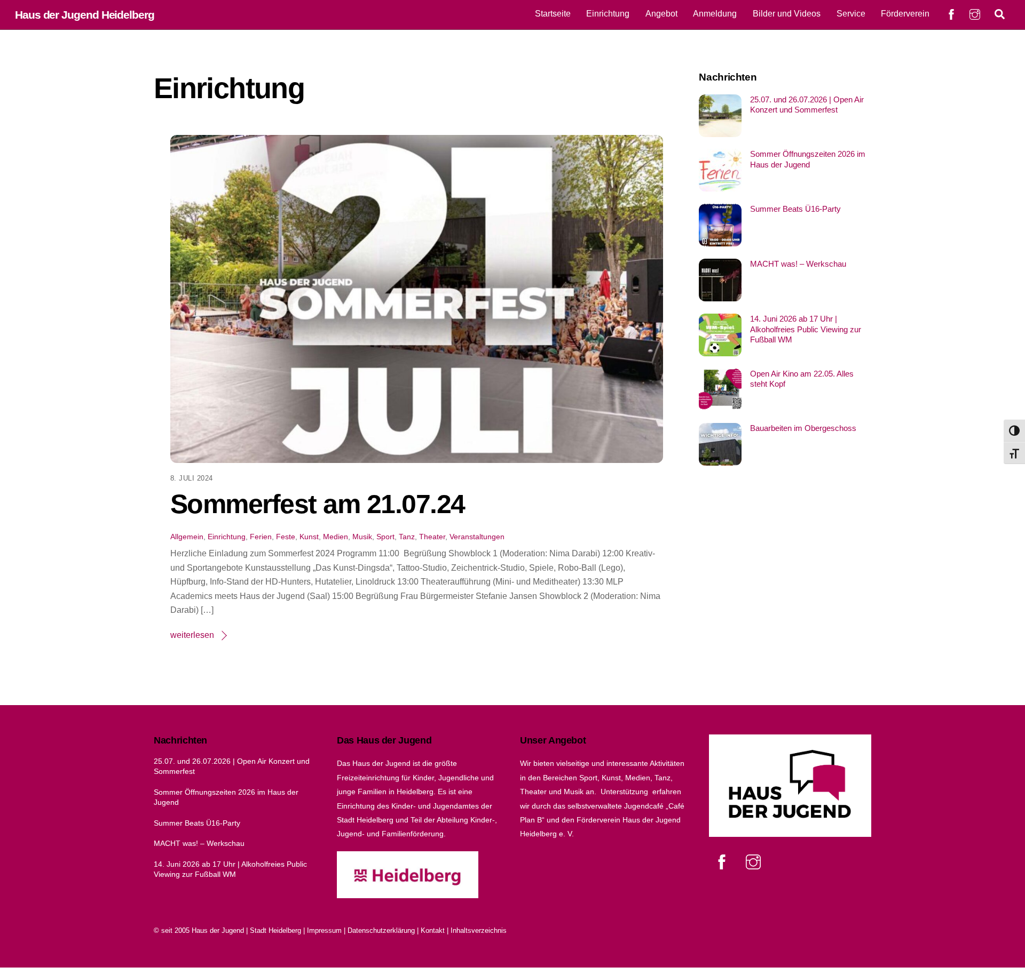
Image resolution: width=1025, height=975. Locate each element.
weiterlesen (192, 635)
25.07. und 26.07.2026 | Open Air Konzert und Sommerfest (807, 105)
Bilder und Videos (787, 13)
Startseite (553, 13)
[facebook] (723, 862)
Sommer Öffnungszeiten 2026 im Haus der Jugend (807, 159)
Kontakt (433, 930)
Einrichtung (607, 13)
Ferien (261, 536)
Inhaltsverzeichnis (479, 930)
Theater (432, 536)
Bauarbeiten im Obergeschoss (803, 428)
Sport (385, 536)
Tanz (407, 536)
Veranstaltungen (477, 536)
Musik (362, 536)
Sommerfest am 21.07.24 (317, 504)
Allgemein (186, 536)
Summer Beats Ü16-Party (795, 208)
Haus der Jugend (218, 930)
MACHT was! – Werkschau (798, 263)
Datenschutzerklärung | (384, 930)
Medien (335, 536)
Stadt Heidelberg (275, 930)
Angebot (661, 13)
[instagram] (755, 862)
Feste (285, 536)
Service (851, 13)
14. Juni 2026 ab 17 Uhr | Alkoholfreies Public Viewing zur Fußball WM (805, 329)
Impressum (324, 930)
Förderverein (905, 13)
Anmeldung (715, 13)
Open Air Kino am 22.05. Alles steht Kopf (802, 379)
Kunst (309, 536)
